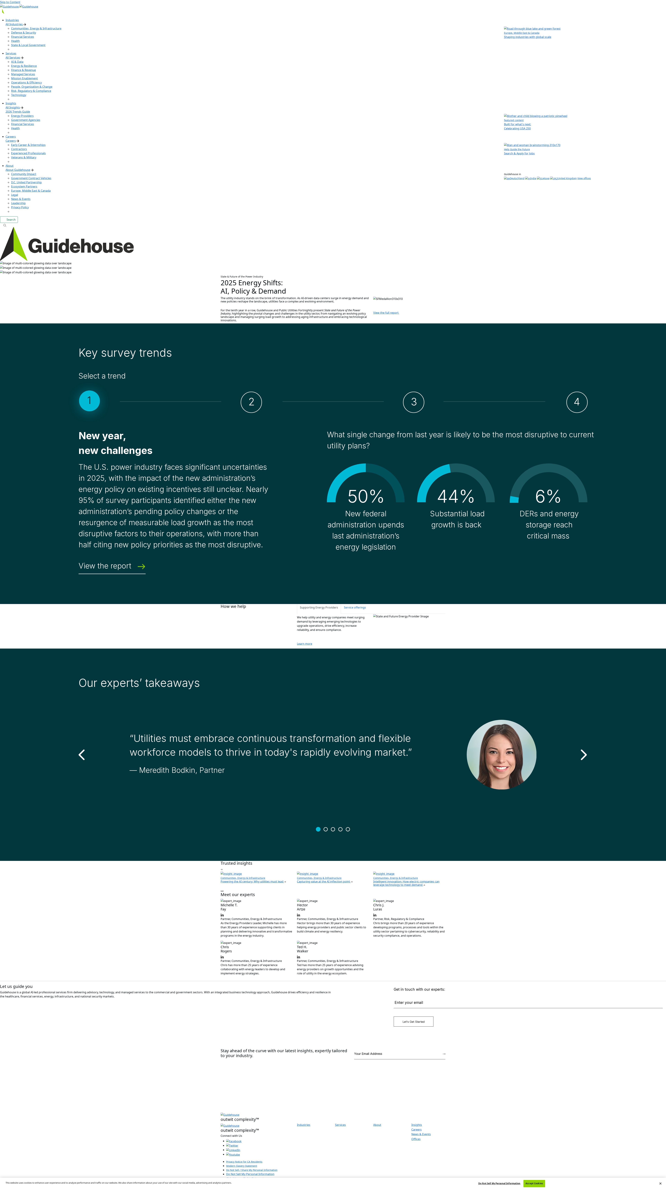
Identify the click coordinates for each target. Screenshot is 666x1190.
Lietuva (545, 178)
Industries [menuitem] (12, 20)
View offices (584, 178)
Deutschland (517, 178)
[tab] (319, 609)
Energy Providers (22, 116)
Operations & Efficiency (26, 82)
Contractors (19, 149)
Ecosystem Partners (24, 186)
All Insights (13, 107)
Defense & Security (23, 32)
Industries (303, 1125)
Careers (11, 141)
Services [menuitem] (11, 53)
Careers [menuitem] (11, 136)
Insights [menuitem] (11, 103)
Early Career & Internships (28, 145)
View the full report (386, 313)
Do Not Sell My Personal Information (250, 1174)
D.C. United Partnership (26, 182)
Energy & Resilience (24, 66)
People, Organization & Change (31, 87)
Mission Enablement (24, 78)
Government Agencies (25, 120)
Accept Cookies (534, 1183)
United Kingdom (567, 178)
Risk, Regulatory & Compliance (31, 91)
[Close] (660, 1183)
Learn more (304, 644)
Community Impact (23, 174)
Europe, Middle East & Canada (31, 191)
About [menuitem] (10, 166)
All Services (13, 57)
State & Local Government (28, 45)
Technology (18, 95)
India (533, 178)
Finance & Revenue (23, 70)
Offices (416, 1139)
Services (340, 1125)
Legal (14, 195)
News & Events (21, 199)
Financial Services (22, 37)
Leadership (18, 203)
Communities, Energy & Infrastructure (36, 28)
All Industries (14, 24)
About (377, 1125)
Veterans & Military (23, 157)
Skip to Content (10, 2)
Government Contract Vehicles (31, 178)
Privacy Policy (20, 207)
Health (15, 41)
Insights (416, 1125)
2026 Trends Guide (18, 112)
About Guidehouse (18, 170)
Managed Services (23, 74)
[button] (333, 225)
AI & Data (17, 62)
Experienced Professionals (28, 153)
